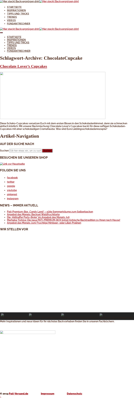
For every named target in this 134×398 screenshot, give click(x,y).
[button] (67, 304)
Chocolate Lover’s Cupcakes (23, 66)
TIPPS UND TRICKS (18, 13)
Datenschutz (74, 393)
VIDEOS (11, 20)
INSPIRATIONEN (16, 10)
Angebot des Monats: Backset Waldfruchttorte (33, 214)
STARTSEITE (14, 7)
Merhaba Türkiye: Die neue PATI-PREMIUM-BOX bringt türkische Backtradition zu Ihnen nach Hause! (63, 220)
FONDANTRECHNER (18, 23)
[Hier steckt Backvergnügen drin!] (19, 1)
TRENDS (12, 16)
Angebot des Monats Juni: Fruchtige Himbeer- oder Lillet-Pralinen (44, 222)
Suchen (4, 150)
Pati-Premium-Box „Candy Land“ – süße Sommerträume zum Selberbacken (50, 211)
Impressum (47, 393)
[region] (67, 277)
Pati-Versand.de (18, 393)
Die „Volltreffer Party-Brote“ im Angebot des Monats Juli (38, 217)
